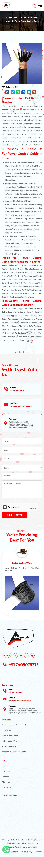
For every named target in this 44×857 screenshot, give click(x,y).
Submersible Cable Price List (14, 725)
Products (6, 771)
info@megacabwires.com (21, 406)
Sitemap (5, 776)
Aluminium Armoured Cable (14, 752)
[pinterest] (32, 655)
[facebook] (4, 655)
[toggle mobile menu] (40, 5)
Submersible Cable (10, 735)
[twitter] (9, 655)
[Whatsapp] (6, 849)
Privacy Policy (26, 852)
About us (6, 782)
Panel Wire (6, 730)
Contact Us (6, 787)
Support (38, 852)
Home (7, 21)
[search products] (35, 5)
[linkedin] (15, 655)
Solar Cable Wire (22, 562)
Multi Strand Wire (9, 741)
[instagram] (26, 655)
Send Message (14, 515)
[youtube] (21, 655)
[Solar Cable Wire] (22, 593)
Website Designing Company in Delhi (22, 847)
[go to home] (8, 5)
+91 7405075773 (17, 390)
